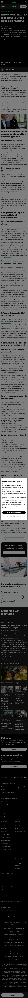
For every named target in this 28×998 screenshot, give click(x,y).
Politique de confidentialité (9, 506)
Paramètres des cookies (14, 516)
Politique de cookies (15, 504)
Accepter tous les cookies (14, 512)
